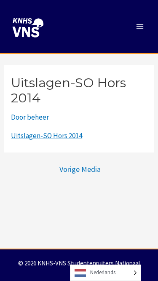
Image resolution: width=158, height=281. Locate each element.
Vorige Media (80, 169)
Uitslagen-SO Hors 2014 (46, 135)
